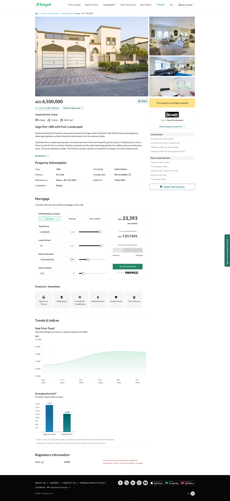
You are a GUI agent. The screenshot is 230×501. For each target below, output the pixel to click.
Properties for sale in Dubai (162, 139)
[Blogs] (160, 4)
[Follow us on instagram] (139, 482)
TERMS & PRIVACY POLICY (93, 483)
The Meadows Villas (159, 167)
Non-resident (95, 219)
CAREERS (53, 483)
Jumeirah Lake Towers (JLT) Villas (164, 171)
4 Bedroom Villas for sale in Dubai (164, 147)
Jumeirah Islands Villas (160, 162)
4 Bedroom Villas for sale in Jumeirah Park (168, 151)
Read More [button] (40, 156)
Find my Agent (75, 5)
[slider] (99, 232)
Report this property (174, 186)
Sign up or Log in (185, 5)
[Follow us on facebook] (120, 482)
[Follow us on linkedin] (132, 482)
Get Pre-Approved (128, 267)
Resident (49, 219)
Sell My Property (91, 5)
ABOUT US (40, 483)
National (72, 219)
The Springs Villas (158, 179)
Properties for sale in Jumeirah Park (165, 143)
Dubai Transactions (128, 5)
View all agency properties (170, 126)
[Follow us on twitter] (126, 482)
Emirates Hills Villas (159, 175)
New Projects (146, 5)
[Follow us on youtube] (145, 482)
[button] (227, 250)
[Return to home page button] (43, 5)
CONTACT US (69, 483)
